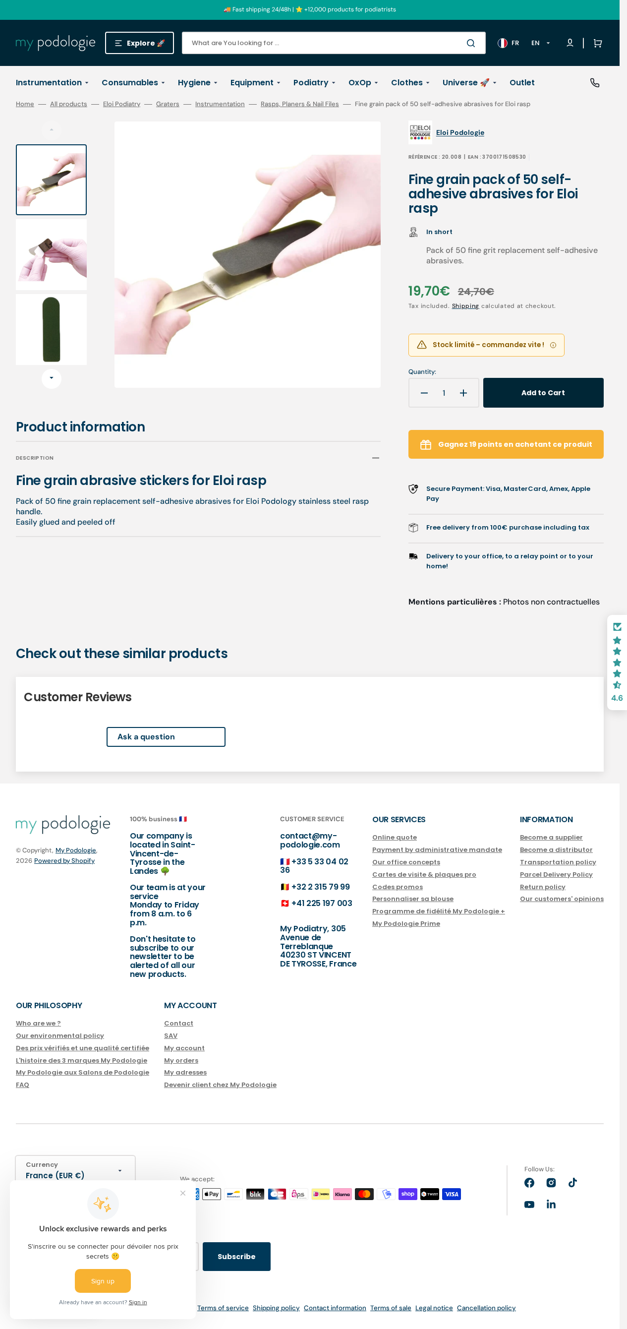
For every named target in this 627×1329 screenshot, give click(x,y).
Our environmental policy (60, 1035)
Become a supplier (551, 838)
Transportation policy (558, 862)
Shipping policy (276, 1308)
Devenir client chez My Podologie (220, 1084)
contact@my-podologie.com (310, 840)
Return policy (543, 887)
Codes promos (397, 887)
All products (68, 104)
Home (25, 104)
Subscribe (237, 1257)
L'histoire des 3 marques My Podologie (81, 1060)
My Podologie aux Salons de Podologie (82, 1072)
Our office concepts (406, 862)
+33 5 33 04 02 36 (314, 866)
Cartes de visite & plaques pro (424, 874)
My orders (181, 1060)
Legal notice (434, 1308)
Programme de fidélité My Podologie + (438, 911)
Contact (178, 1024)
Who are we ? (38, 1024)
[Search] (473, 43)
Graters (167, 104)
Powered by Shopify (64, 860)
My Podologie (76, 850)
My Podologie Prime (406, 923)
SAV (170, 1035)
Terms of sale (390, 1308)
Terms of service (223, 1308)
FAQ (22, 1084)
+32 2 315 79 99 (320, 887)
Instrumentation (220, 104)
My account (184, 1048)
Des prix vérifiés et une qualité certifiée (82, 1048)
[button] (596, 43)
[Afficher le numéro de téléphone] (595, 83)
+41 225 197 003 (321, 903)
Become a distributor (556, 849)
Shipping (466, 306)
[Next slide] (51, 379)
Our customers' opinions (562, 899)
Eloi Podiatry (121, 104)
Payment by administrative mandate (437, 849)
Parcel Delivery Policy (556, 874)
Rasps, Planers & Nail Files (300, 104)
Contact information (335, 1308)
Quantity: (422, 372)
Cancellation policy (486, 1308)
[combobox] (334, 43)
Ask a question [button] (146, 736)
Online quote (394, 838)
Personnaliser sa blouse (413, 899)
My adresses (185, 1072)
